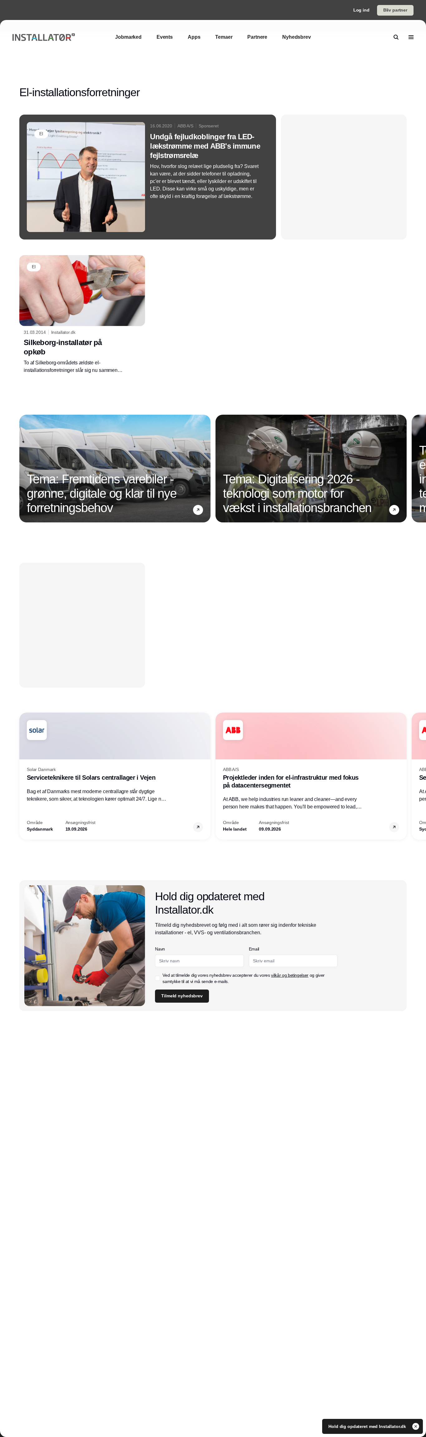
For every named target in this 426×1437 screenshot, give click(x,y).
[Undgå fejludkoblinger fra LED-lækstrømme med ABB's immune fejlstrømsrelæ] (147, 177)
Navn (160, 948)
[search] (396, 37)
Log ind (361, 9)
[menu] (411, 37)
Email (254, 948)
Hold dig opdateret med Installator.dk (367, 1426)
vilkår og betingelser (289, 975)
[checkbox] (157, 978)
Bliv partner (395, 9)
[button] (198, 510)
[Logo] (43, 37)
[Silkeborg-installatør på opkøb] (82, 314)
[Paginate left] (24, 468)
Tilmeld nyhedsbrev (181, 995)
